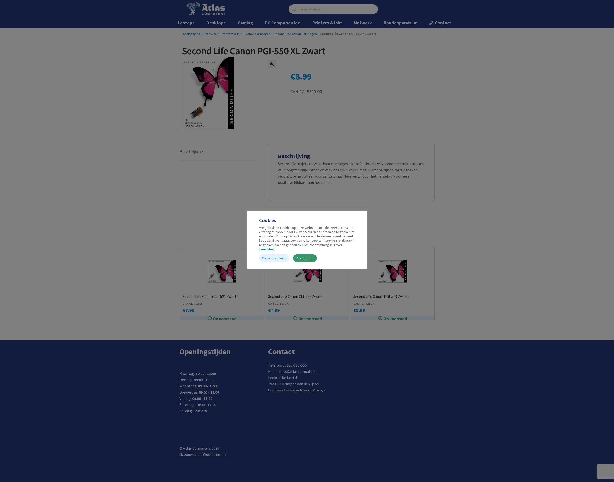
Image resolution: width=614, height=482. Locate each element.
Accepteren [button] (304, 258)
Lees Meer (267, 249)
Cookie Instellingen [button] (274, 258)
